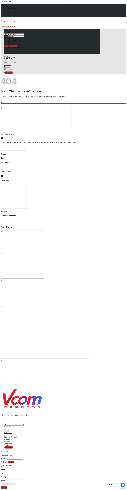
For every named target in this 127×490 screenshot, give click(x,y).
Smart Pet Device (13, 39)
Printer (10, 51)
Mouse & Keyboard (14, 32)
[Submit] (1, 102)
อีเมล (3, 477)
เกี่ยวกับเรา (7, 65)
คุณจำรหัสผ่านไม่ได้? (7, 466)
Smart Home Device (14, 41)
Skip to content (6, 2)
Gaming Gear (12, 34)
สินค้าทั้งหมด (8, 59)
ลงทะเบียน (4, 487)
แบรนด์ (6, 61)
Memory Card (12, 53)
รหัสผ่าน (4, 459)
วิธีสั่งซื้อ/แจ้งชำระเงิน (11, 63)
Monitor (10, 37)
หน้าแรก (6, 57)
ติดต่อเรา (7, 67)
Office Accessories (14, 43)
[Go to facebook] (123, 485)
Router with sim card (15, 49)
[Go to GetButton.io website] (123, 488)
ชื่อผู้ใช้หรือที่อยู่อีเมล (7, 455)
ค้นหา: (6, 427)
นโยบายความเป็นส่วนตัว (8, 484)
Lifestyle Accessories (15, 47)
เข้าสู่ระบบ (11, 462)
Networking (11, 45)
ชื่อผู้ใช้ (3, 473)
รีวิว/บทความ (8, 69)
